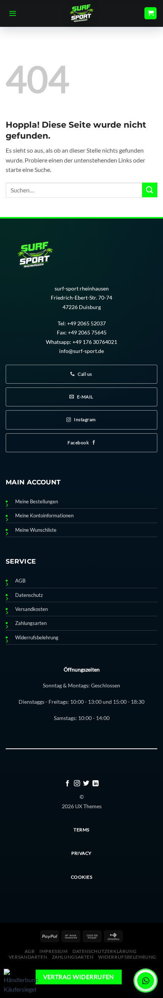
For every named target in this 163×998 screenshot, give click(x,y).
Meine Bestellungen (36, 501)
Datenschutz (29, 595)
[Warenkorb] (150, 13)
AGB (20, 581)
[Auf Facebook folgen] (67, 783)
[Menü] (13, 13)
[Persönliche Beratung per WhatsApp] (145, 980)
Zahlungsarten (31, 623)
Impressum (53, 951)
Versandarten (28, 957)
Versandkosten (31, 609)
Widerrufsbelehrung (36, 637)
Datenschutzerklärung (104, 951)
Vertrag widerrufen (78, 976)
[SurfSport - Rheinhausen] (81, 13)
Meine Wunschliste (35, 530)
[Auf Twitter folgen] (86, 783)
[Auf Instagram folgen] (77, 783)
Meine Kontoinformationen (44, 516)
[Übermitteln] (149, 190)
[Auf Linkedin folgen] (95, 783)
